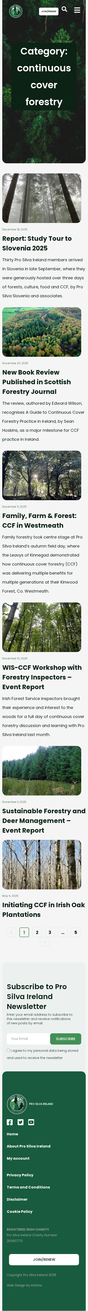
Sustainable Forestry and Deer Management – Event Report (44, 821)
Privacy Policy (20, 1175)
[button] (64, 9)
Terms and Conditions (28, 1187)
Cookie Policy (19, 1211)
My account (18, 1158)
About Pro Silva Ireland (29, 1146)
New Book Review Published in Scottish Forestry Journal (36, 382)
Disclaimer (17, 1199)
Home (12, 1134)
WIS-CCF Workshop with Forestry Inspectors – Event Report (42, 677)
